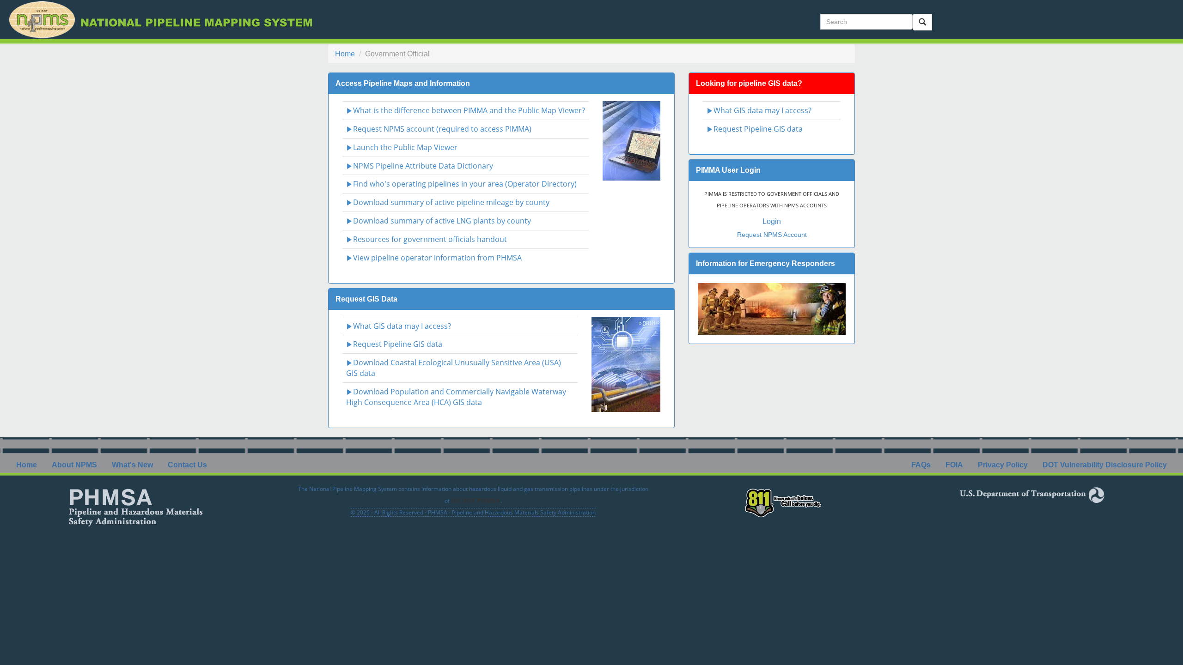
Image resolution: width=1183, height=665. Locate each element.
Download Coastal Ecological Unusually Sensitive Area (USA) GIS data (453, 367)
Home (345, 54)
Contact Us (187, 465)
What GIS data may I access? (402, 326)
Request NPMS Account (772, 234)
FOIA (954, 465)
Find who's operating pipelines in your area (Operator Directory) (465, 184)
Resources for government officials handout (430, 239)
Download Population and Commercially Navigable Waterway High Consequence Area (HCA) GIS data (456, 397)
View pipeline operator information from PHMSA (437, 258)
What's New (132, 465)
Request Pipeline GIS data (397, 344)
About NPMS (74, 465)
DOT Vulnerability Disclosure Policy (1105, 465)
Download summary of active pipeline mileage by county (451, 202)
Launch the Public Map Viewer (405, 147)
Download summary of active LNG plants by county (442, 221)
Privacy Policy (1003, 465)
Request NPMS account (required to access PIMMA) (442, 129)
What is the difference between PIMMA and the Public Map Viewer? (469, 110)
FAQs (921, 465)
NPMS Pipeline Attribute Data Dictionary (423, 166)
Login (771, 221)
